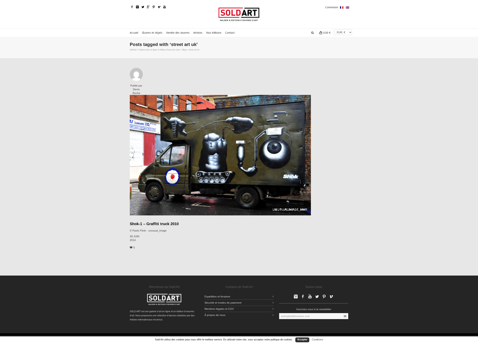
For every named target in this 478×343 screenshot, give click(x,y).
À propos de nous (214, 314)
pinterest (153, 7)
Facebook (132, 7)
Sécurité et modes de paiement (222, 302)
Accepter (302, 339)
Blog (184, 50)
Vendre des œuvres (178, 32)
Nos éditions (213, 32)
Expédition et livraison (217, 296)
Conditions (317, 339)
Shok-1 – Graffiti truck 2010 (154, 224)
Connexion (331, 7)
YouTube (164, 7)
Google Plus (148, 7)
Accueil (134, 32)
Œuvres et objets (152, 32)
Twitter (143, 7)
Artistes (197, 32)
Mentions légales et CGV (219, 308)
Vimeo (159, 7)
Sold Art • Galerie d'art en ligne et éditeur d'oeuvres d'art (155, 50)
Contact (230, 32)
